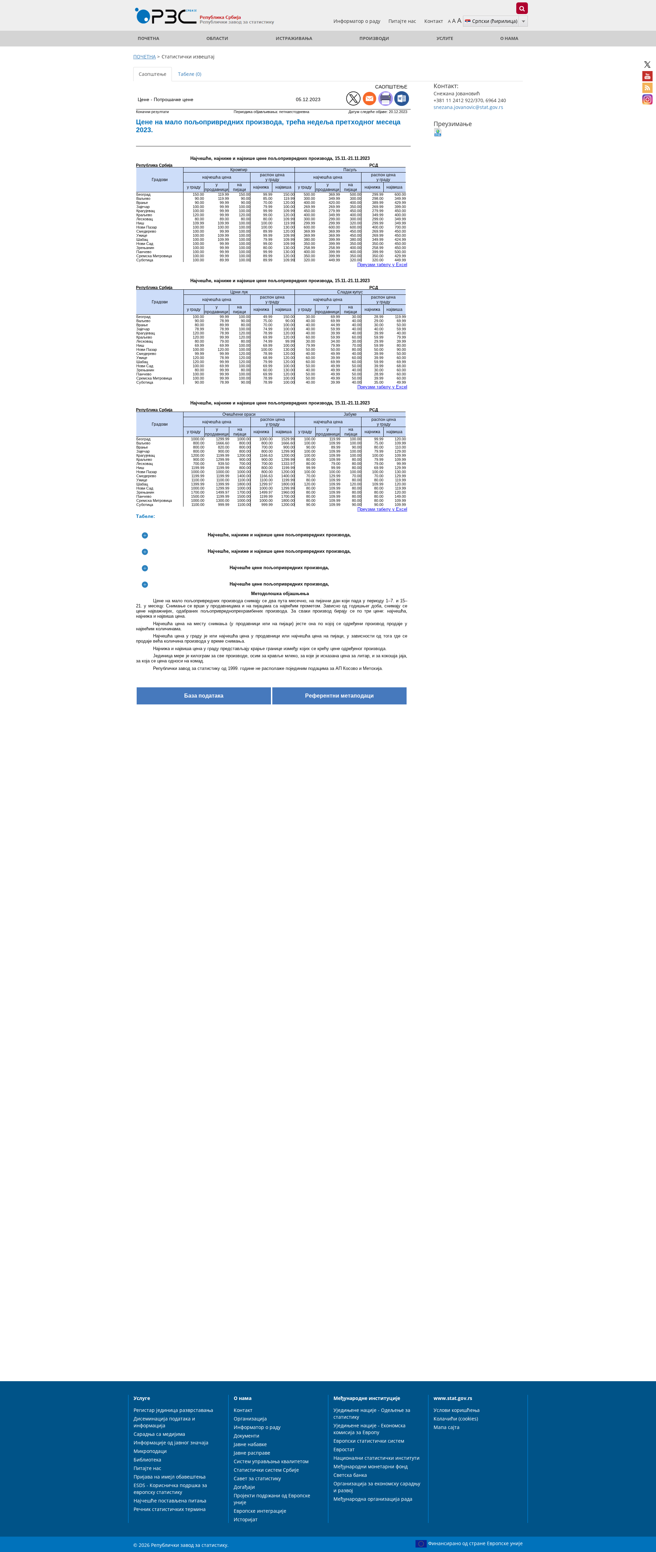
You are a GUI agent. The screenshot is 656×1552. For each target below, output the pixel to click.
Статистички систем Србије (266, 1470)
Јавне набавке (250, 1444)
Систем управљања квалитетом (271, 1461)
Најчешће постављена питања (170, 1500)
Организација (250, 1418)
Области (217, 38)
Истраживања (294, 38)
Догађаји (244, 1487)
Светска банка (350, 1475)
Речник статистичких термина (170, 1509)
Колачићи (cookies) (456, 1418)
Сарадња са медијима (159, 1434)
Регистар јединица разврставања (173, 1410)
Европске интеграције (260, 1511)
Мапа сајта (447, 1427)
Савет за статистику (257, 1478)
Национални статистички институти (376, 1458)
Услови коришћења (457, 1410)
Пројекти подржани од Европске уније (272, 1499)
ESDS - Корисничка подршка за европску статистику (170, 1488)
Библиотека (147, 1459)
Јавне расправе (252, 1453)
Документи (246, 1435)
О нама (509, 38)
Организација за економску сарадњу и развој (376, 1487)
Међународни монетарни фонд (370, 1466)
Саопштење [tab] (152, 74)
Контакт (433, 21)
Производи (374, 38)
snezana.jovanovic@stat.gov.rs (468, 107)
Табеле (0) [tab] (189, 74)
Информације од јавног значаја (171, 1442)
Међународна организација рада (372, 1499)
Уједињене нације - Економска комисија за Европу (369, 1429)
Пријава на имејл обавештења (170, 1476)
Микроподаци (150, 1451)
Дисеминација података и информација (164, 1422)
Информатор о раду (357, 21)
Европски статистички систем (368, 1441)
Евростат (344, 1449)
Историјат (246, 1519)
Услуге (445, 38)
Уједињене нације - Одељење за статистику (371, 1413)
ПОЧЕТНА (148, 38)
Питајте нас (403, 21)
